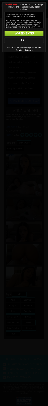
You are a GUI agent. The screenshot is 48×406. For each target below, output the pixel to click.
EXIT (24, 40)
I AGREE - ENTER (24, 33)
